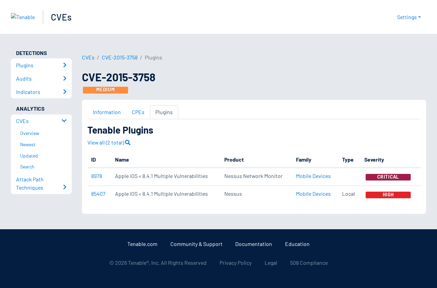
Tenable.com (142, 244)
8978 (96, 176)
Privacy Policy (236, 262)
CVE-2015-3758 (120, 57)
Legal (271, 262)
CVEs (61, 17)
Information (107, 112)
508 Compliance (309, 262)
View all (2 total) (106, 142)
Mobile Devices (313, 176)
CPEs (138, 112)
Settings (407, 17)
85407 (98, 193)
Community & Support (196, 244)
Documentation (253, 244)
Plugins (164, 112)
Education (297, 244)
